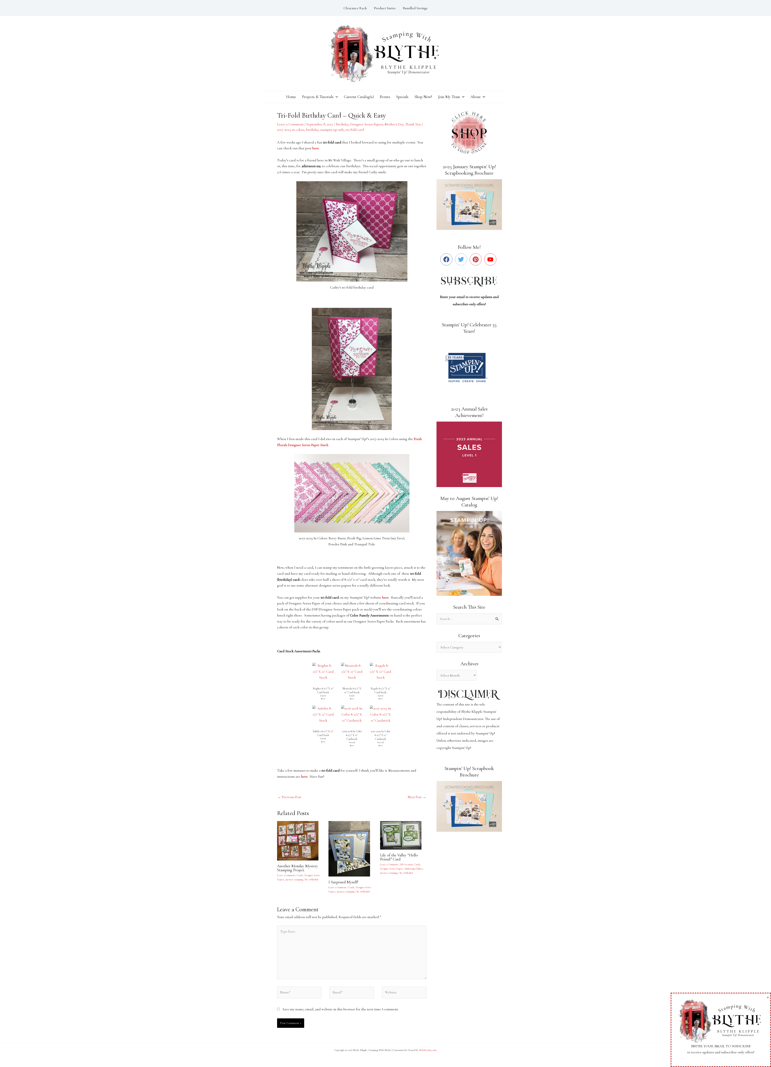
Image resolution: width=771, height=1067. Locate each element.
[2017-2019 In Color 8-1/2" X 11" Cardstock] (380, 714)
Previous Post (289, 797)
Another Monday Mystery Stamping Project (297, 868)
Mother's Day (394, 124)
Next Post (417, 797)
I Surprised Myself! (343, 882)
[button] (335, 97)
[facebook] (447, 259)
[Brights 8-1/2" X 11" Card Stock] (323, 671)
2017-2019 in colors (290, 129)
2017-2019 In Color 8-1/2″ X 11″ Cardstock (380, 735)
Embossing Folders (414, 868)
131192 (380, 695)
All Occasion (406, 864)
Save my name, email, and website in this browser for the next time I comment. (340, 1009)
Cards (300, 875)
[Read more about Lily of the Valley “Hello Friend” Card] (403, 835)
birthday (312, 129)
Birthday (342, 124)
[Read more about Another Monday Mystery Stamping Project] (300, 840)
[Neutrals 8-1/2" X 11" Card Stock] (352, 671)
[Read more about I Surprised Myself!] (351, 848)
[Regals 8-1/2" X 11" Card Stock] (380, 671)
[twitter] (462, 259)
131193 (323, 738)
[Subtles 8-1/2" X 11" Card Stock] (323, 714)
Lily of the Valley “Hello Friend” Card (399, 857)
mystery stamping (294, 879)
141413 (352, 742)
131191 (352, 695)
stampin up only (332, 129)
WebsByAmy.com (427, 1050)
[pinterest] (476, 259)
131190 (323, 695)
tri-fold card (355, 129)
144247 (380, 742)
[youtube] (491, 259)
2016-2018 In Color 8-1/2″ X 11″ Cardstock (352, 735)
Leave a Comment (290, 124)
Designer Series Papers (366, 124)
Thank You (413, 124)
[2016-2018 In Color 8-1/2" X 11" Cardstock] (352, 714)
